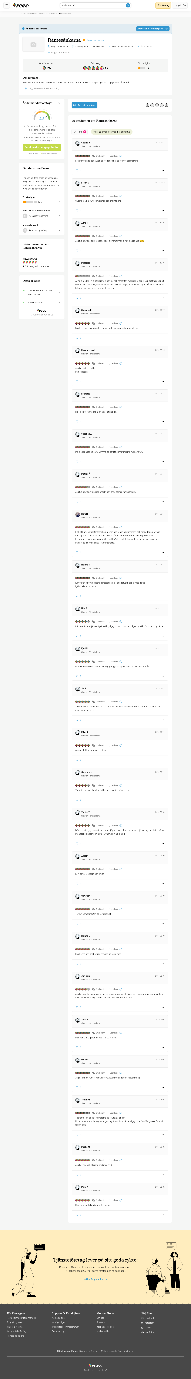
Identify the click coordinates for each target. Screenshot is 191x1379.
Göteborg (95, 1351)
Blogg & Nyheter (14, 1322)
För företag (163, 5)
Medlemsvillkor (104, 1331)
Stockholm (84, 1351)
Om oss (100, 1318)
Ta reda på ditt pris (15, 1336)
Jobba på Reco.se (105, 1327)
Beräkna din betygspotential (41, 147)
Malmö (104, 1351)
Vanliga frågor (58, 1322)
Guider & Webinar (15, 1327)
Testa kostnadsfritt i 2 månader (21, 1318)
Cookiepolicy (58, 1331)
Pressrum (101, 1322)
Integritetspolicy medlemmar (65, 1327)
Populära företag (126, 1351)
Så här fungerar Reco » (95, 1279)
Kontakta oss (58, 1318)
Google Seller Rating (16, 1331)
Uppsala (113, 1351)
